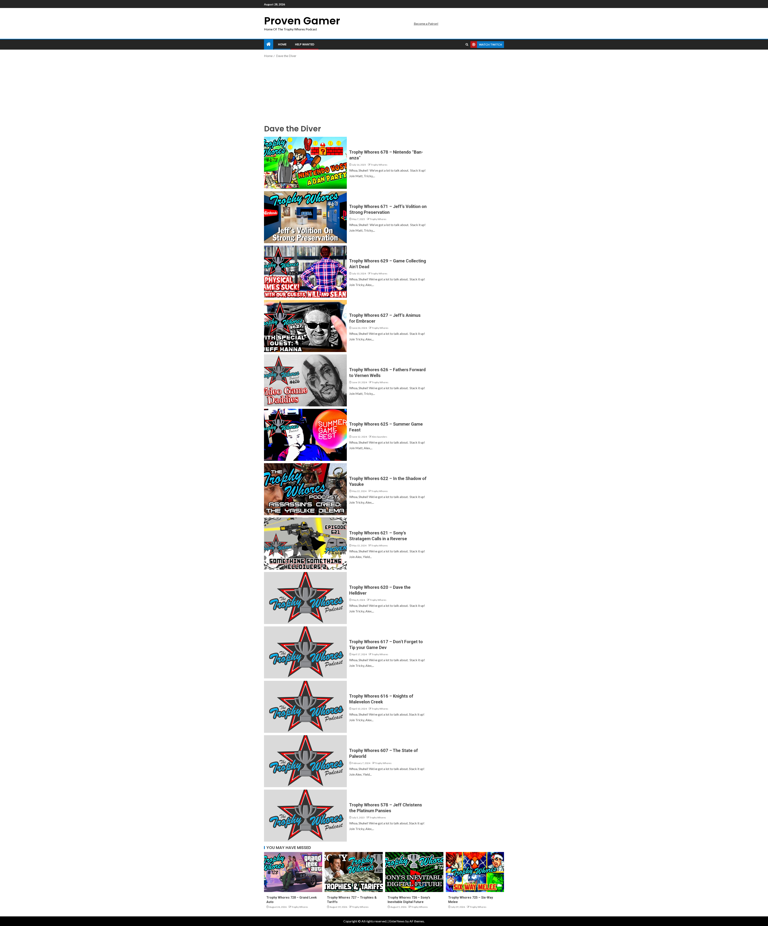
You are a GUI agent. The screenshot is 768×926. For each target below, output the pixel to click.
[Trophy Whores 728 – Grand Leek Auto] (293, 872)
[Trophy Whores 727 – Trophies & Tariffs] (354, 872)
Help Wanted (304, 44)
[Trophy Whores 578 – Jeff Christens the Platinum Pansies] (305, 816)
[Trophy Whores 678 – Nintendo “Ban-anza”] (305, 163)
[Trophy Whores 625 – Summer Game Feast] (305, 435)
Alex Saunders (379, 436)
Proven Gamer (302, 20)
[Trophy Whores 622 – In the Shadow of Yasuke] (305, 489)
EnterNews (397, 921)
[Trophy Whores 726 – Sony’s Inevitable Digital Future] (414, 872)
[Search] (466, 44)
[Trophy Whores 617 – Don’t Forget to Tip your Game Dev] (305, 652)
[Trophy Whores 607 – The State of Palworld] (305, 761)
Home (282, 44)
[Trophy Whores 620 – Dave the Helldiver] (305, 598)
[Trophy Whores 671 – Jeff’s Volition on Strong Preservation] (305, 217)
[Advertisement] (384, 91)
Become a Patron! (426, 23)
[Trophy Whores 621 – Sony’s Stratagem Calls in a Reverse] (305, 544)
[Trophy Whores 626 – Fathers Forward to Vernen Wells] (305, 380)
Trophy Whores (379, 164)
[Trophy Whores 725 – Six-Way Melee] (475, 872)
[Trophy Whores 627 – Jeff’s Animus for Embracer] (305, 326)
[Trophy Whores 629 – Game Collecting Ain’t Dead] (305, 272)
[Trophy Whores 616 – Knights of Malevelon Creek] (305, 707)
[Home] (268, 44)
